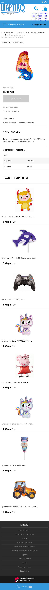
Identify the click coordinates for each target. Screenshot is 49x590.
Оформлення (24, 571)
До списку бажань (12, 107)
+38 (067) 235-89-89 (39, 14)
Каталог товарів (16, 24)
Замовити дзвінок (39, 25)
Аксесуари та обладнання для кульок (24, 551)
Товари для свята (24, 567)
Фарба (24, 538)
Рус (46, 2)
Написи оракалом (24, 559)
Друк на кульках (24, 530)
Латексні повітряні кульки (24, 534)
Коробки (24, 555)
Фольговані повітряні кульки (24, 546)
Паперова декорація (24, 542)
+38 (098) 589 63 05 (39, 19)
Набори (24, 563)
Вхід (2, 14)
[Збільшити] (24, 65)
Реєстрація (10, 14)
